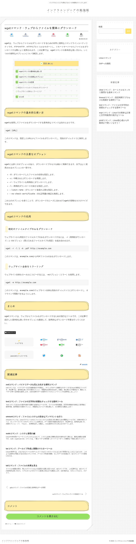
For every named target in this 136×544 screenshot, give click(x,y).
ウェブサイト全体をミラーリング (30, 91)
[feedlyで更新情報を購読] (61, 355)
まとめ (21, 97)
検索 (100, 27)
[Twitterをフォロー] (44, 355)
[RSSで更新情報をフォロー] (79, 355)
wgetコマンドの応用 (26, 82)
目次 (45, 63)
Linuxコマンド (11, 332)
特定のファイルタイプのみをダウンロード (33, 87)
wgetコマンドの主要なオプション (31, 77)
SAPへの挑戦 (104, 63)
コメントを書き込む (47, 516)
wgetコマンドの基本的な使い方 (30, 71)
